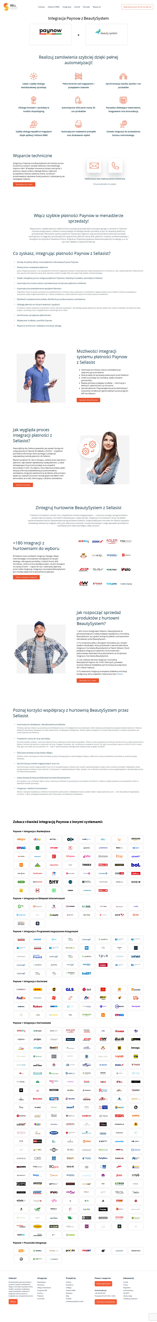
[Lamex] (136, 1115)
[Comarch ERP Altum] (54, 947)
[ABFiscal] (37, 1259)
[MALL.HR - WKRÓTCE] (103, 890)
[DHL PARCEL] (37, 989)
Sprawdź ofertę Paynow (88, 400)
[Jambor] (103, 1107)
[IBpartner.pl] (103, 1217)
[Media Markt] (54, 864)
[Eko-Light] (136, 1073)
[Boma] (87, 1056)
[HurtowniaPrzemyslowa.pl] (136, 1098)
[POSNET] (87, 1251)
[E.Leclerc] (103, 873)
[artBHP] (21, 1209)
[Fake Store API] (87, 1226)
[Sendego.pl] (21, 989)
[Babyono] (37, 1047)
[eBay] (37, 839)
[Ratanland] (136, 1217)
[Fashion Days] (21, 873)
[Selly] (136, 914)
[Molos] (87, 1141)
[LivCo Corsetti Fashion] (103, 1124)
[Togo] (119, 1183)
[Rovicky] (21, 1175)
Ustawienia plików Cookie (74, 1301)
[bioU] (54, 1056)
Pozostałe (40, 1299)
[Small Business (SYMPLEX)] (21, 956)
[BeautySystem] (70, 1047)
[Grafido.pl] (70, 1251)
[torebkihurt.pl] (21, 1226)
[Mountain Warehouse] (87, 881)
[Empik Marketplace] (87, 839)
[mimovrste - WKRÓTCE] (87, 890)
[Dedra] (119, 1065)
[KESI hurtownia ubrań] (54, 1115)
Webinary (69, 1293)
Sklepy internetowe (44, 1288)
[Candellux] (136, 1056)
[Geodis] (103, 1006)
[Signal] (70, 1175)
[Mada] (21, 1132)
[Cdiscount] (136, 856)
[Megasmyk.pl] (54, 1141)
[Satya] (37, 1175)
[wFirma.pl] (54, 939)
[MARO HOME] (87, 1132)
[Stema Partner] (37, 1183)
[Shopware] (21, 914)
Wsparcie (97, 7)
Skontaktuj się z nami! (24, 184)
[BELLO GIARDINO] (87, 1047)
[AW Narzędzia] (103, 1039)
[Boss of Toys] (103, 1056)
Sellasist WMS (54, 7)
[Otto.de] (54, 847)
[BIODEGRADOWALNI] (21, 1056)
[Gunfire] (103, 1209)
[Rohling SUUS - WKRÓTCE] (54, 1006)
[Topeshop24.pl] (21, 1192)
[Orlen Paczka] (54, 997)
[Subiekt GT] (87, 939)
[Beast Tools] (54, 1047)
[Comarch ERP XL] (136, 939)
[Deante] (103, 1065)
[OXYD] (37, 1158)
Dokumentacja (128, 1290)
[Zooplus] (21, 881)
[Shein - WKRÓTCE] (136, 881)
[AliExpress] (70, 856)
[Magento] (37, 906)
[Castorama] (37, 856)
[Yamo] (37, 1200)
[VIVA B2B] (87, 1192)
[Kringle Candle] (136, 1209)
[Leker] (70, 1124)
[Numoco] (87, 1149)
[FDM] (37, 1090)
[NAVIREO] (37, 939)
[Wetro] (136, 1192)
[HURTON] (21, 1234)
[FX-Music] (103, 1090)
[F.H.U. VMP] (136, 1081)
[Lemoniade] (87, 1124)
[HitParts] (87, 1098)
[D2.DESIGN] (70, 1065)
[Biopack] (37, 1056)
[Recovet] (70, 1166)
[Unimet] (37, 1192)
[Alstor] (136, 1200)
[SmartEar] (87, 1175)
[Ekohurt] (21, 1081)
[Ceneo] (21, 1251)
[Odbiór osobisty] (70, 997)
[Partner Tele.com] (87, 1158)
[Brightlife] (119, 1056)
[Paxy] (70, 1015)
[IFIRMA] (54, 964)
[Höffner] (136, 873)
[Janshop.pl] (119, 1107)
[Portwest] (54, 1217)
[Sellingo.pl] (21, 906)
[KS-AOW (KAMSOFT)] (87, 947)
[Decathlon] (103, 847)
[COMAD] (54, 1065)
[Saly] (136, 906)
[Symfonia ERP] (87, 956)
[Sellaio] (37, 923)
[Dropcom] (70, 1073)
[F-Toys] (119, 1081)
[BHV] (54, 881)
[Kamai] (21, 1115)
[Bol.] (136, 864)
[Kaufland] (70, 847)
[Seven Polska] (54, 1175)
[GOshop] (21, 923)
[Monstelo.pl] (119, 1141)
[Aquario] (21, 1039)
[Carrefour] (54, 873)
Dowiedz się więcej (23, 485)
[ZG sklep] (70, 1200)
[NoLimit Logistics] (103, 997)
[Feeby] (70, 1209)
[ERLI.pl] (103, 839)
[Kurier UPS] (54, 989)
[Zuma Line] (70, 1226)
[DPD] (87, 989)
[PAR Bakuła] (70, 1158)
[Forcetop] (70, 1090)
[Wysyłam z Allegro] (136, 997)
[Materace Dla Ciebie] (103, 1132)
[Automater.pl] (119, 1251)
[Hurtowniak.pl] (119, 1098)
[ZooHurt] (87, 1200)
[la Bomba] (103, 1115)
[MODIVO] (87, 847)
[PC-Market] (119, 947)
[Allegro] (21, 839)
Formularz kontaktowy (106, 1302)
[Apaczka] (136, 989)
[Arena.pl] (54, 839)
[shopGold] (37, 914)
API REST (126, 1293)
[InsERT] (87, 973)
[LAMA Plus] (119, 1115)
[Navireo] (87, 964)
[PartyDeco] (103, 1158)
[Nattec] (54, 1149)
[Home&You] (119, 847)
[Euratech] (103, 1081)
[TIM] (103, 1183)
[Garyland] (119, 1090)
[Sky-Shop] (87, 914)
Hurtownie (40, 1285)
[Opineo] (37, 1251)
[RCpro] (54, 1166)
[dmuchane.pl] (37, 1073)
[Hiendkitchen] (119, 1209)
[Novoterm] (119, 1217)
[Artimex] (37, 1039)
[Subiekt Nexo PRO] (70, 939)
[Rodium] (136, 1166)
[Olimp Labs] (103, 1149)
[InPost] (37, 1015)
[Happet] (54, 1098)
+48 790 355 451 (100, 1293)
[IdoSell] (87, 906)
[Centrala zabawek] (21, 1065)
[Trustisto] (136, 1251)
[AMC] (103, 1030)
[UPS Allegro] (119, 997)
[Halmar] (37, 1098)
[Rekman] (70, 1217)
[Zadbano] (21, 1006)
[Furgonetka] (37, 997)
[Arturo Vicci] (54, 1039)
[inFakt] (136, 956)
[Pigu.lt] (136, 847)
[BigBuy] (119, 1047)
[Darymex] (87, 1065)
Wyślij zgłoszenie (103, 1283)
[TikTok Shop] (119, 881)
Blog (67, 1296)
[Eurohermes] (87, 1006)
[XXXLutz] (119, 873)
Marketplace (41, 1282)
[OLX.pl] (70, 839)
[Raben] (37, 1006)
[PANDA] (54, 1158)
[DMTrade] (21, 1073)
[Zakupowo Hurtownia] (103, 1226)
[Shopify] (54, 914)
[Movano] (21, 1149)
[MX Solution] (21, 1141)
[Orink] (136, 1149)
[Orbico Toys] (119, 1149)
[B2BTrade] (136, 1039)
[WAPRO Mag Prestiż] (37, 947)
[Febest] (54, 1090)
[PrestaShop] (54, 906)
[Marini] (54, 1132)
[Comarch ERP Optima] (119, 939)
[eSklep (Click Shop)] (103, 906)
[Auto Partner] (87, 1039)
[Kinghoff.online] (70, 1115)
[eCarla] (103, 1073)
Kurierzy (40, 1293)
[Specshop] (54, 1226)
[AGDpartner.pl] (87, 1030)
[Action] (37, 1030)
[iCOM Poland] (21, 1107)
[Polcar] (21, 1166)
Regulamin (126, 1288)
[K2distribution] (136, 1107)
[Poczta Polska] (103, 989)
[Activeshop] (54, 1030)
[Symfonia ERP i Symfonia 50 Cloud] (103, 939)
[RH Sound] (103, 1166)
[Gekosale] (119, 906)
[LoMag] (103, 947)
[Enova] (70, 947)
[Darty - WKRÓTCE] (37, 890)
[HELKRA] (70, 1098)
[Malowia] (21, 1217)
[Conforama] (37, 873)
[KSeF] (103, 964)
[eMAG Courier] (119, 1015)
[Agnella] (103, 1200)
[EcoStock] (119, 1073)
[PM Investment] (136, 1158)
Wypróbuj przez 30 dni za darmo (137, 7)
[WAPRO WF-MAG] (21, 939)
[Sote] (119, 914)
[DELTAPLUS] (119, 1226)
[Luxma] (136, 1124)
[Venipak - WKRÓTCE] (136, 1006)
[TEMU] (21, 864)
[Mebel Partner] (37, 1141)
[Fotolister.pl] (54, 1251)
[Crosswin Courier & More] (87, 1015)
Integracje (67, 7)
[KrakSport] (87, 1115)
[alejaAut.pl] (119, 1200)
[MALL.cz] (103, 864)
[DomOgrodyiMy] (54, 1073)
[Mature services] (136, 1132)
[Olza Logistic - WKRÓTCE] (70, 1006)
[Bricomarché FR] (37, 881)
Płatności (40, 1296)
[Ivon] (87, 1107)
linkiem (120, 674)
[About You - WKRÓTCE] (70, 890)
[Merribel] (136, 1226)
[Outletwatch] (21, 1158)
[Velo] (54, 1192)
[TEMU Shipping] (103, 1015)
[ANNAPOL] (119, 1030)
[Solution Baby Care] (103, 1175)
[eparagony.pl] (37, 964)
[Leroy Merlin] (37, 864)
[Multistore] (37, 1149)
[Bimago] (136, 1047)
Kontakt (86, 7)
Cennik (77, 7)
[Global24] (119, 1006)
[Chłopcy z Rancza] (37, 1065)
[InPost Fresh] (37, 847)
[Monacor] (103, 1141)
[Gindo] (70, 1234)
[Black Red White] (54, 856)
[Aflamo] (87, 1217)
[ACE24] (21, 1030)
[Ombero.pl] (37, 1217)
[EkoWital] (37, 1081)
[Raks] (136, 947)
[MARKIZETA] (70, 1132)
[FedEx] (21, 997)
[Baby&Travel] (21, 1047)
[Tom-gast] (136, 1183)
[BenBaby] (103, 1047)
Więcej (13, 1301)
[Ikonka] (54, 1107)
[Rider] (119, 1166)
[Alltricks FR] (70, 881)
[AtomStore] (103, 914)
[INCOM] (70, 1107)
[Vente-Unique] (70, 873)
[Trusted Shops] (21, 1259)
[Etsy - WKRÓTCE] (119, 856)
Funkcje (41, 7)
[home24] (70, 864)
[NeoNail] (70, 1149)
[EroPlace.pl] (54, 1081)
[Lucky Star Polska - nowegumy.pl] (119, 1124)
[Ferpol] (136, 1065)
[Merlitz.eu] (70, 1141)
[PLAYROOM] (119, 1158)
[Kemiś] (37, 1115)
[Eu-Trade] (87, 1081)
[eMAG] (21, 847)
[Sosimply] (136, 1175)
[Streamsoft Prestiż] (37, 956)
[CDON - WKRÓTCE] (54, 890)
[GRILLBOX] (21, 1098)
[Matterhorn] (119, 1132)
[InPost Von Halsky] (103, 881)
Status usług (127, 1296)
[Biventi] (70, 1056)
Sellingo (68, 1288)
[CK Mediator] (54, 1234)
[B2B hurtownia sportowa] (119, 1039)
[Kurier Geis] (119, 989)
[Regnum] (87, 1166)
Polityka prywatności (130, 1299)
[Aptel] (136, 1030)
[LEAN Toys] (37, 1124)
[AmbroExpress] (87, 997)
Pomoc (125, 1285)
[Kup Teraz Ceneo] (119, 839)
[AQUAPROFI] (37, 1234)
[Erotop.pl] (70, 1081)
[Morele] (21, 856)
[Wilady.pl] (21, 1200)
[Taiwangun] (87, 1183)
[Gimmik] (136, 1090)
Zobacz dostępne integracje (26, 577)
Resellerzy (69, 1285)
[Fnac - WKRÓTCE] (21, 890)
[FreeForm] (87, 1090)
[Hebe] (87, 856)
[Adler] (70, 1030)
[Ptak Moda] (37, 1166)
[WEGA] (119, 1192)
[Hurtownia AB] (103, 1098)
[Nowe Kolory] (21, 1015)
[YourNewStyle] (54, 1200)
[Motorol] (136, 1141)
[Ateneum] (70, 1039)
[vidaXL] (70, 1192)
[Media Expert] (119, 864)
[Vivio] (103, 1192)
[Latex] (21, 1124)
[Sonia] (119, 1175)
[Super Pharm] (87, 873)
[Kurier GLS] (70, 989)
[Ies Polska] (37, 1107)
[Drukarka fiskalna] (103, 1251)
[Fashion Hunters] (21, 1090)
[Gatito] (87, 1209)
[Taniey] (87, 864)
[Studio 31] (70, 1183)
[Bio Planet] (37, 1209)
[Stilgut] (54, 1183)
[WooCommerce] (70, 906)
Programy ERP (42, 1290)
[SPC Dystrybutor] (21, 1183)
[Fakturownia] (119, 956)
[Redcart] (70, 914)
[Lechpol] (54, 1124)
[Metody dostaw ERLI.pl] (54, 1015)
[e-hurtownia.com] (87, 1073)
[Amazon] (136, 839)
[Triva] (103, 956)
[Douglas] (103, 856)
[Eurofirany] (37, 1226)
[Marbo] (37, 1132)
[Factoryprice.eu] (54, 1209)
